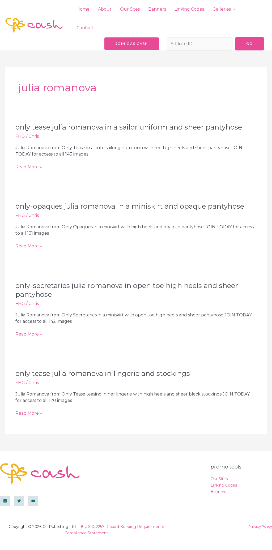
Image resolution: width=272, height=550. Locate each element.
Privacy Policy (260, 526)
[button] (131, 43)
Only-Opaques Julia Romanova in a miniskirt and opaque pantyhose (129, 206)
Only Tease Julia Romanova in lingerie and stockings (102, 373)
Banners (157, 9)
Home (83, 9)
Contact (85, 27)
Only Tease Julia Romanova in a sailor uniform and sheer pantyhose (128, 127)
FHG (20, 136)
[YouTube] (33, 501)
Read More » (28, 167)
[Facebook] (5, 501)
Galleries (221, 9)
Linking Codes (189, 9)
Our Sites (130, 9)
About (105, 9)
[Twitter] (19, 501)
